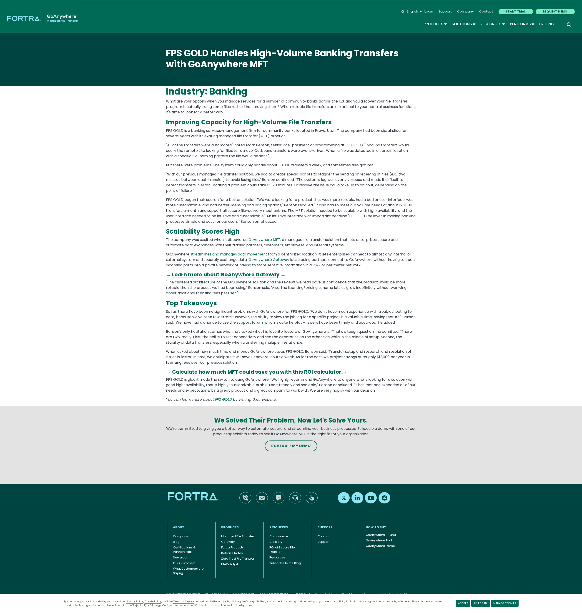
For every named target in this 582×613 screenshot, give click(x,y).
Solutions (463, 24)
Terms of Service (183, 601)
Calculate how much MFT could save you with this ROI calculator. (257, 371)
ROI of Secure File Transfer (282, 549)
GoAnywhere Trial (379, 540)
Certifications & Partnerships (184, 549)
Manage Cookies (504, 603)
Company (465, 11)
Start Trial (516, 11)
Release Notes (232, 553)
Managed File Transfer (237, 536)
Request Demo (555, 11)
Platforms (522, 24)
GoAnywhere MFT (264, 239)
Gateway (228, 542)
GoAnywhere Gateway (268, 259)
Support (445, 11)
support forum (250, 322)
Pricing (546, 24)
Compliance (278, 536)
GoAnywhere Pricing (381, 535)
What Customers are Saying (188, 570)
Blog (176, 542)
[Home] (42, 18)
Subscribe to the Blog (285, 563)
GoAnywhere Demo (380, 546)
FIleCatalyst (229, 564)
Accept (463, 603)
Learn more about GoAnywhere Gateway (225, 274)
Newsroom (181, 557)
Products (435, 24)
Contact (486, 11)
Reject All (480, 603)
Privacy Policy (134, 601)
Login (428, 11)
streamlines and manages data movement (228, 254)
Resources (492, 24)
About (178, 527)
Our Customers (184, 563)
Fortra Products (232, 547)
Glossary (275, 542)
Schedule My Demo (291, 445)
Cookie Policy (153, 601)
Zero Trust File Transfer (237, 558)
